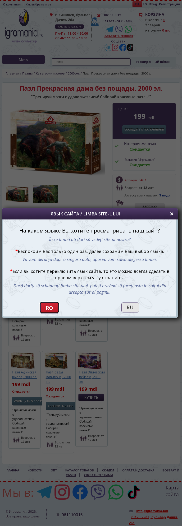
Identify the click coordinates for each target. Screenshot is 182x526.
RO (49, 307)
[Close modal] (172, 214)
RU (130, 307)
